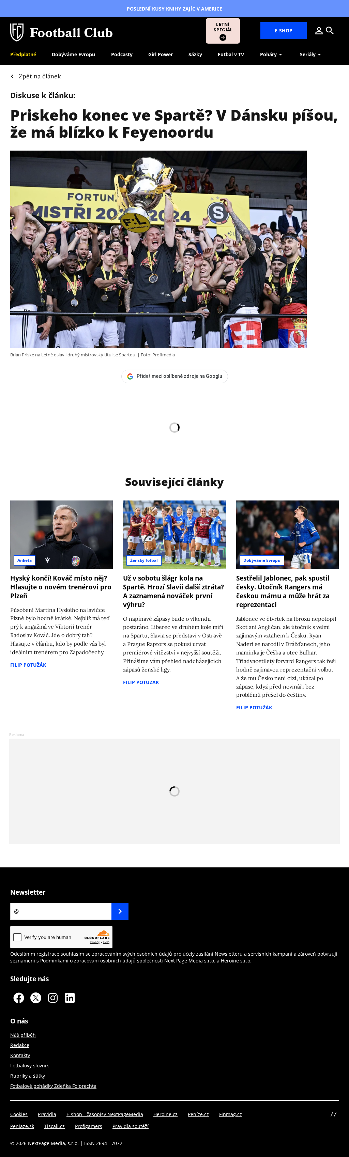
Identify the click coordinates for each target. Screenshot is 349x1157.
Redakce (19, 1045)
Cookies (19, 1114)
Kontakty (20, 1055)
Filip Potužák (28, 665)
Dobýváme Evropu (261, 560)
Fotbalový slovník (29, 1065)
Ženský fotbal (144, 560)
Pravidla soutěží (130, 1126)
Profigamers (88, 1126)
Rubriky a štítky (27, 1076)
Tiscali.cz (54, 1126)
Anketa (24, 560)
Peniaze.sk (22, 1126)
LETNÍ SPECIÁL (223, 27)
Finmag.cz (230, 1114)
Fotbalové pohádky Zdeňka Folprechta (53, 1086)
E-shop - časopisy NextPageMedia (104, 1114)
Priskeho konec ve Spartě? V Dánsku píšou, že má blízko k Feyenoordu (174, 123)
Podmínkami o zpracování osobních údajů (88, 960)
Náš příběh (23, 1035)
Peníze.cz (198, 1114)
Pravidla (47, 1114)
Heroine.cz (165, 1114)
